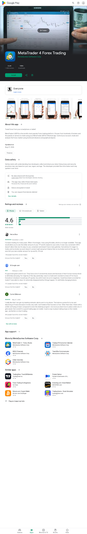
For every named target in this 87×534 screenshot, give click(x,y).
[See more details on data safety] (12, 196)
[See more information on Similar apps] (19, 369)
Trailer (43, 30)
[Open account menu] (83, 3)
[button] (11, 108)
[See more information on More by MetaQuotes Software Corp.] (41, 338)
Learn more (17, 92)
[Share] (26, 75)
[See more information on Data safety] (18, 159)
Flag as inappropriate (15, 401)
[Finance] (9, 152)
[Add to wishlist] (32, 75)
